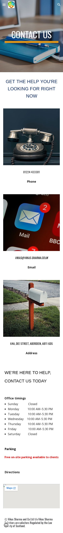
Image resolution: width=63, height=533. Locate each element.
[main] (31, 36)
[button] (4, 4)
